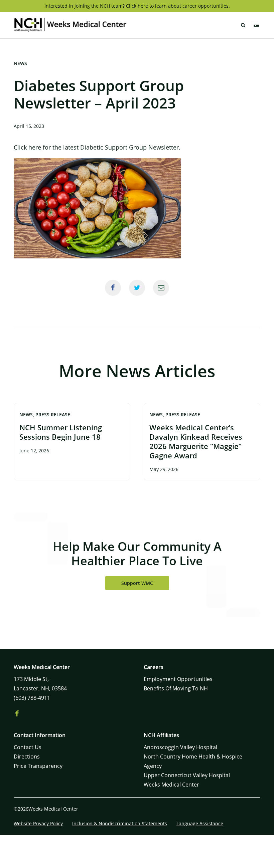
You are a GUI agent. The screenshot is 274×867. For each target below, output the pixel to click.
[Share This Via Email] (161, 288)
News (20, 63)
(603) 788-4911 (32, 697)
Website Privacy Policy (38, 823)
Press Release (52, 414)
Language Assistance (199, 823)
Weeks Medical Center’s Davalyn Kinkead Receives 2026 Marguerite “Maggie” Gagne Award (195, 441)
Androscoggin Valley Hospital (180, 747)
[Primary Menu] (256, 25)
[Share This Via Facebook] (113, 288)
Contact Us (27, 747)
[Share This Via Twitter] (137, 288)
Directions (27, 756)
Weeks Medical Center (171, 784)
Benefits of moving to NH (176, 688)
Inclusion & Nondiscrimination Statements (119, 823)
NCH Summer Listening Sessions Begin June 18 (60, 432)
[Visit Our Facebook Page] (17, 713)
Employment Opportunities (178, 679)
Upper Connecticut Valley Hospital (187, 775)
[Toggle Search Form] (243, 25)
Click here (27, 147)
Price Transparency (38, 766)
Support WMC (137, 583)
